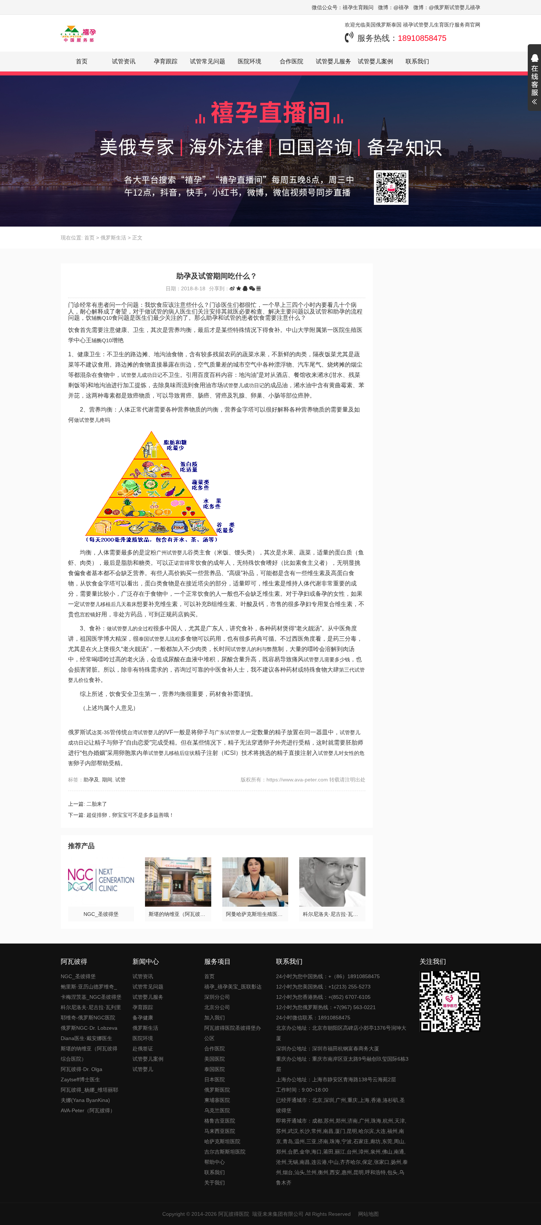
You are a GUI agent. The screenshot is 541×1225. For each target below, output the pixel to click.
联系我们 (417, 61)
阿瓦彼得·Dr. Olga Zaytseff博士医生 (81, 1074)
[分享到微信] (252, 288)
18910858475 (422, 38)
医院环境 (249, 61)
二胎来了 (96, 804)
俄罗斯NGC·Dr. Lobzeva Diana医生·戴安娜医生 (89, 1033)
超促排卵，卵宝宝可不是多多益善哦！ (130, 815)
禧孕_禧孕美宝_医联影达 (233, 987)
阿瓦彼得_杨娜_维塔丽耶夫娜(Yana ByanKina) (89, 1095)
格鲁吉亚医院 (219, 1121)
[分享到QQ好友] (245, 288)
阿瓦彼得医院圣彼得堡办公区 (232, 1033)
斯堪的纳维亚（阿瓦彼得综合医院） (89, 1054)
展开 (534, 80)
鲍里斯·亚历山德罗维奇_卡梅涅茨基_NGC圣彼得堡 (91, 992)
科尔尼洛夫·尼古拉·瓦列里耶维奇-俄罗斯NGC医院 (91, 1012)
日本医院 (214, 1079)
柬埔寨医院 (217, 1100)
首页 (82, 61)
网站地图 (368, 1214)
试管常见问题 (207, 61)
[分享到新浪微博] (232, 288)
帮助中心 (214, 1162)
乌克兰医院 (217, 1110)
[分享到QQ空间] (238, 288)
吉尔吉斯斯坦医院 (224, 1152)
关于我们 (214, 1183)
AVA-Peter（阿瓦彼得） (88, 1110)
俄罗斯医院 (217, 1090)
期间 (107, 780)
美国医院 (214, 1059)
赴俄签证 (142, 1048)
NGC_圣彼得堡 (78, 976)
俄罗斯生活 (113, 238)
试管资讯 (123, 61)
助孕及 (91, 780)
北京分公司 (217, 1007)
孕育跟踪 (165, 61)
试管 (120, 780)
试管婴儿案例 (375, 61)
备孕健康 (142, 1018)
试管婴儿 (142, 1069)
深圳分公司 (217, 997)
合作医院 (291, 61)
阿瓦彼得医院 (233, 1214)
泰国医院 (214, 1069)
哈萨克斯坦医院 (222, 1141)
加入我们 (214, 1018)
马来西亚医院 (219, 1131)
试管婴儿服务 (333, 61)
